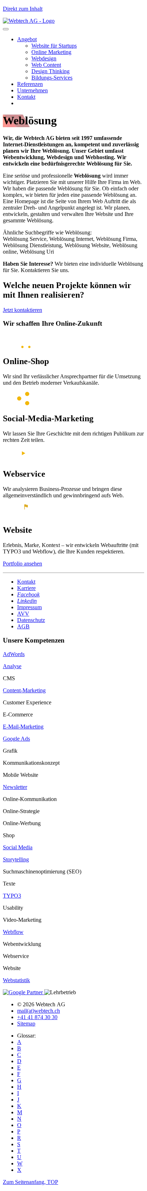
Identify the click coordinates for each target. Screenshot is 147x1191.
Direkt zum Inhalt (22, 9)
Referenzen (30, 84)
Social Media (17, 847)
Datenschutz (31, 620)
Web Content (46, 65)
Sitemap (26, 1024)
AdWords (14, 654)
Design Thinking (50, 71)
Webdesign (43, 58)
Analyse (12, 666)
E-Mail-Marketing (23, 727)
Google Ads (16, 739)
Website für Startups (54, 46)
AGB (23, 626)
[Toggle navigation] (6, 29)
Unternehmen (32, 90)
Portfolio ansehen (22, 564)
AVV (23, 614)
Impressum (29, 607)
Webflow (13, 932)
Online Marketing (51, 52)
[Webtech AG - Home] (29, 21)
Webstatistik (16, 980)
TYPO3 (12, 896)
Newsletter (15, 787)
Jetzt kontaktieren (22, 310)
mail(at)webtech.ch (38, 1011)
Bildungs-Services (51, 78)
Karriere (26, 588)
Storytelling (16, 859)
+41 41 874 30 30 (37, 1017)
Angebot (27, 39)
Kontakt (26, 97)
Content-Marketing (24, 690)
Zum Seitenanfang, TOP (30, 1182)
